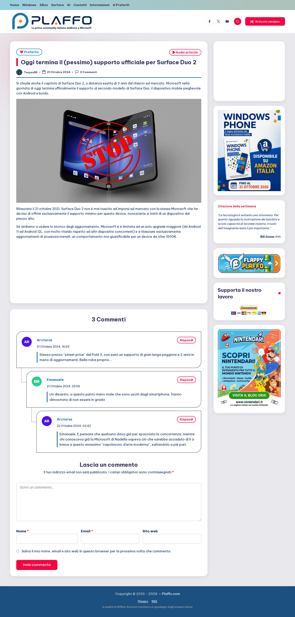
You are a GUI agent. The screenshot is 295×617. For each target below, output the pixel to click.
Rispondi (186, 340)
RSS (154, 601)
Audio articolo (186, 52)
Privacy (143, 601)
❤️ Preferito (29, 52)
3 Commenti (88, 72)
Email (87, 531)
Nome (22, 531)
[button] (265, 21)
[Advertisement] (108, 270)
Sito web (150, 531)
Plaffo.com (171, 594)
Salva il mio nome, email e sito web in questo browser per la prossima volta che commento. (96, 551)
